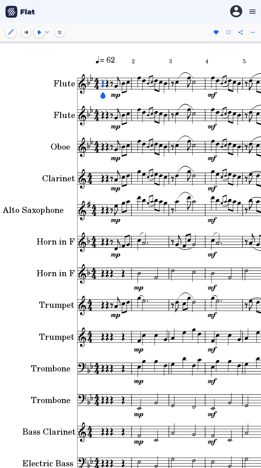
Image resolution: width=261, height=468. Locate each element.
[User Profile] (236, 11)
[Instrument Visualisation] (60, 32)
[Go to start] (26, 32)
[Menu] (252, 11)
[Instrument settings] (10, 32)
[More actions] (253, 32)
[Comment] (228, 32)
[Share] (240, 32)
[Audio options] (47, 32)
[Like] (216, 32)
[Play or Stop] (39, 32)
